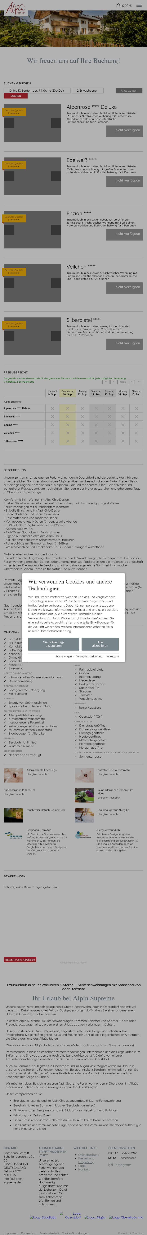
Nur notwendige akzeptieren (54, 644)
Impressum (112, 656)
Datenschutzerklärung (88, 656)
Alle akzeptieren (100, 644)
